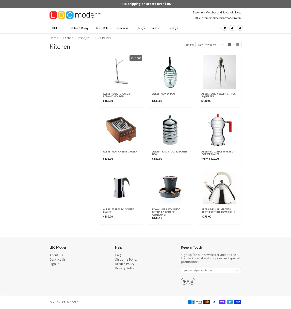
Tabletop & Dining (78, 28)
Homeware (122, 28)
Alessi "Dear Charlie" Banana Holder (117, 95)
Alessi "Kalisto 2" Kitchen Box (169, 153)
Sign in (54, 264)
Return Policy (124, 264)
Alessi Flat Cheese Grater (120, 151)
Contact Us (58, 259)
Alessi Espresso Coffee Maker (118, 211)
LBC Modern (69, 302)
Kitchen (56, 28)
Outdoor (155, 28)
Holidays (173, 28)
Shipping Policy (126, 259)
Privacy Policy (125, 268)
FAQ (118, 255)
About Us (56, 255)
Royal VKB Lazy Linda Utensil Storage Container (166, 212)
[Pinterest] (184, 281)
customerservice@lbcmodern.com (220, 18)
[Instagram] (191, 281)
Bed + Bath (102, 28)
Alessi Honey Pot (163, 93)
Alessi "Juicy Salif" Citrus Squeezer (218, 95)
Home (54, 38)
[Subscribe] (237, 270)
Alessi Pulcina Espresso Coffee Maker (217, 153)
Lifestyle (141, 28)
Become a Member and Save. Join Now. (217, 12)
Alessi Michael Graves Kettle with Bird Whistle (218, 211)
